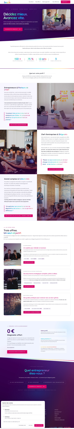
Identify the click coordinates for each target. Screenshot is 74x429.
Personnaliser (22, 425)
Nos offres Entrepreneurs (18, 124)
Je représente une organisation (53, 382)
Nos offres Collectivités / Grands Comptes (18, 215)
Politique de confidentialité (59, 420)
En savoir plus (29, 262)
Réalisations (57, 414)
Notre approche (45, 2)
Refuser (31, 425)
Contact (56, 416)
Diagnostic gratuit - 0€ (13, 29)
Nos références (56, 2)
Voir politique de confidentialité (11, 421)
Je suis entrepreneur (17, 382)
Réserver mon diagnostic (17, 351)
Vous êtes (31, 2)
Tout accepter (38, 425)
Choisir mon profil (30, 29)
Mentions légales (58, 418)
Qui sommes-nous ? (58, 412)
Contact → (65, 2)
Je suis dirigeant (33, 382)
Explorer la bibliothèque (32, 312)
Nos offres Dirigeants (55, 169)
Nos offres (37, 2)
